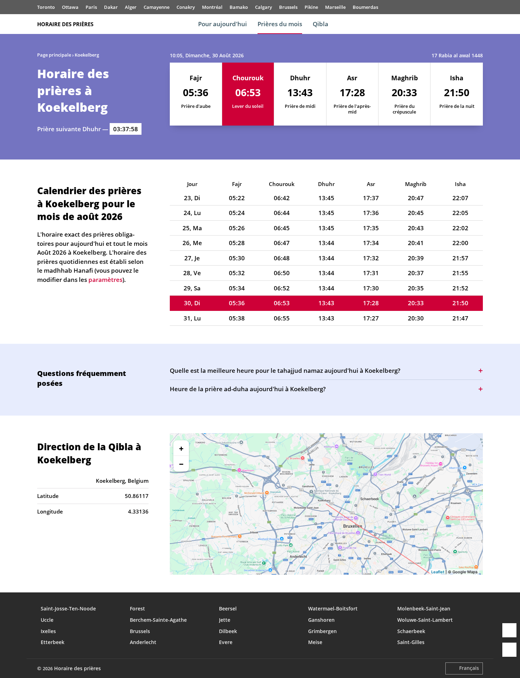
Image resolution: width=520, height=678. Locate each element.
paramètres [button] (105, 280)
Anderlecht (143, 642)
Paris (91, 7)
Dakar (111, 7)
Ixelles (48, 631)
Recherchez (479, 24)
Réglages (509, 650)
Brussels (288, 7)
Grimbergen (322, 631)
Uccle (47, 619)
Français (469, 668)
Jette (224, 619)
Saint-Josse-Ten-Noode (68, 608)
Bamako (239, 7)
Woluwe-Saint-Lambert (425, 619)
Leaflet (437, 571)
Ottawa (70, 7)
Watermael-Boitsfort (333, 608)
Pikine (311, 7)
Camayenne (156, 7)
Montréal (212, 7)
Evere (225, 642)
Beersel (228, 608)
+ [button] (181, 448)
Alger (131, 7)
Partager (509, 630)
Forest (137, 608)
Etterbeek (52, 642)
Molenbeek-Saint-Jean (423, 608)
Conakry (186, 7)
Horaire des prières (65, 24)
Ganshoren (321, 619)
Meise (315, 642)
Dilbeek (228, 631)
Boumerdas (365, 7)
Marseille (335, 7)
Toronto (46, 7)
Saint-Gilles (410, 642)
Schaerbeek (411, 631)
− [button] (181, 463)
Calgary (263, 7)
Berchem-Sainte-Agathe (158, 619)
